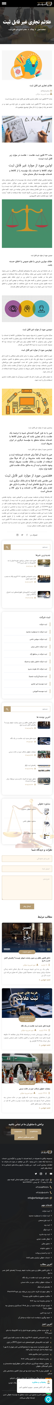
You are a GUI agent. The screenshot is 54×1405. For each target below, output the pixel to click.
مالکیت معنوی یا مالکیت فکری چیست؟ (36, 1296)
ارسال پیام (27, 906)
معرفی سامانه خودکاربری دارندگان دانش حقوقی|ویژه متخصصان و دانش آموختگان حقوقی (27, 1365)
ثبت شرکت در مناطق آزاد (38, 654)
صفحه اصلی (41, 29)
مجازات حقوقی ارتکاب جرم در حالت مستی (22, 752)
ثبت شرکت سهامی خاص (38, 639)
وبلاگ (32, 29)
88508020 (18, 1131)
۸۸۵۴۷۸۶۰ (34, 1131)
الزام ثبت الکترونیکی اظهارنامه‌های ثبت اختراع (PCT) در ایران (21, 593)
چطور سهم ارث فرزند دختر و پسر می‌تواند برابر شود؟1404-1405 (21, 780)
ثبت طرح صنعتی (44, 1220)
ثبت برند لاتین (45, 1313)
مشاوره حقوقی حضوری (28, 809)
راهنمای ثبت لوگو (30, 765)
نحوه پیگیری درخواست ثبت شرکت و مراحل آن (34, 1317)
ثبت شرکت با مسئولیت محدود (36, 632)
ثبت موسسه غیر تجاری (39, 684)
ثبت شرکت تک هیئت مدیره (37, 669)
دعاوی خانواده (45, 1248)
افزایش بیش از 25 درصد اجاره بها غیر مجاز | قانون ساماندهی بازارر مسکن (27, 1372)
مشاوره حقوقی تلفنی (29, 821)
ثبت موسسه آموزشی (40, 691)
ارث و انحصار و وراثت (42, 1253)
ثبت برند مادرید (44, 1234)
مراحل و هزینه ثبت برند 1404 (40, 1301)
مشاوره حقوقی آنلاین (29, 833)
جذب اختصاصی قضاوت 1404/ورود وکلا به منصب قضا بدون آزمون (20, 577)
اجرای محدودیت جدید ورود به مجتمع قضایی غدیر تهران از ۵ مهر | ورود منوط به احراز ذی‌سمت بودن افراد (27, 1348)
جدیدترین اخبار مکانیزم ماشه (39, 1354)
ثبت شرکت (43, 624)
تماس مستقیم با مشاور (26, 1137)
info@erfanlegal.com (38, 1198)
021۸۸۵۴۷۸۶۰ (42, 1187)
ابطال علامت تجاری (43, 1239)
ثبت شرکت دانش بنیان (39, 646)
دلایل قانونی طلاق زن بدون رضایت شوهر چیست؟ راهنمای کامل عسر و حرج (20, 723)
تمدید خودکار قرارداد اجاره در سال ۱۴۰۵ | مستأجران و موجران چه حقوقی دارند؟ (28, 1307)
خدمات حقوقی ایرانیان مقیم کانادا (38, 1257)
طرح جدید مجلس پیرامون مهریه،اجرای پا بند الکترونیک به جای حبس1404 (22, 561)
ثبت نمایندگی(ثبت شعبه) (38, 676)
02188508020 (42, 1192)
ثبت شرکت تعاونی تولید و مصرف (35, 661)
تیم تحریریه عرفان (42, 94)
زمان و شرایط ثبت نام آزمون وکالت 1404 (35, 1359)
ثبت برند (47, 1225)
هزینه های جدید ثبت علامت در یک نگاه (23, 738)
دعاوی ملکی (46, 1243)
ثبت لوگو (47, 1229)
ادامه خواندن (45, 980)
